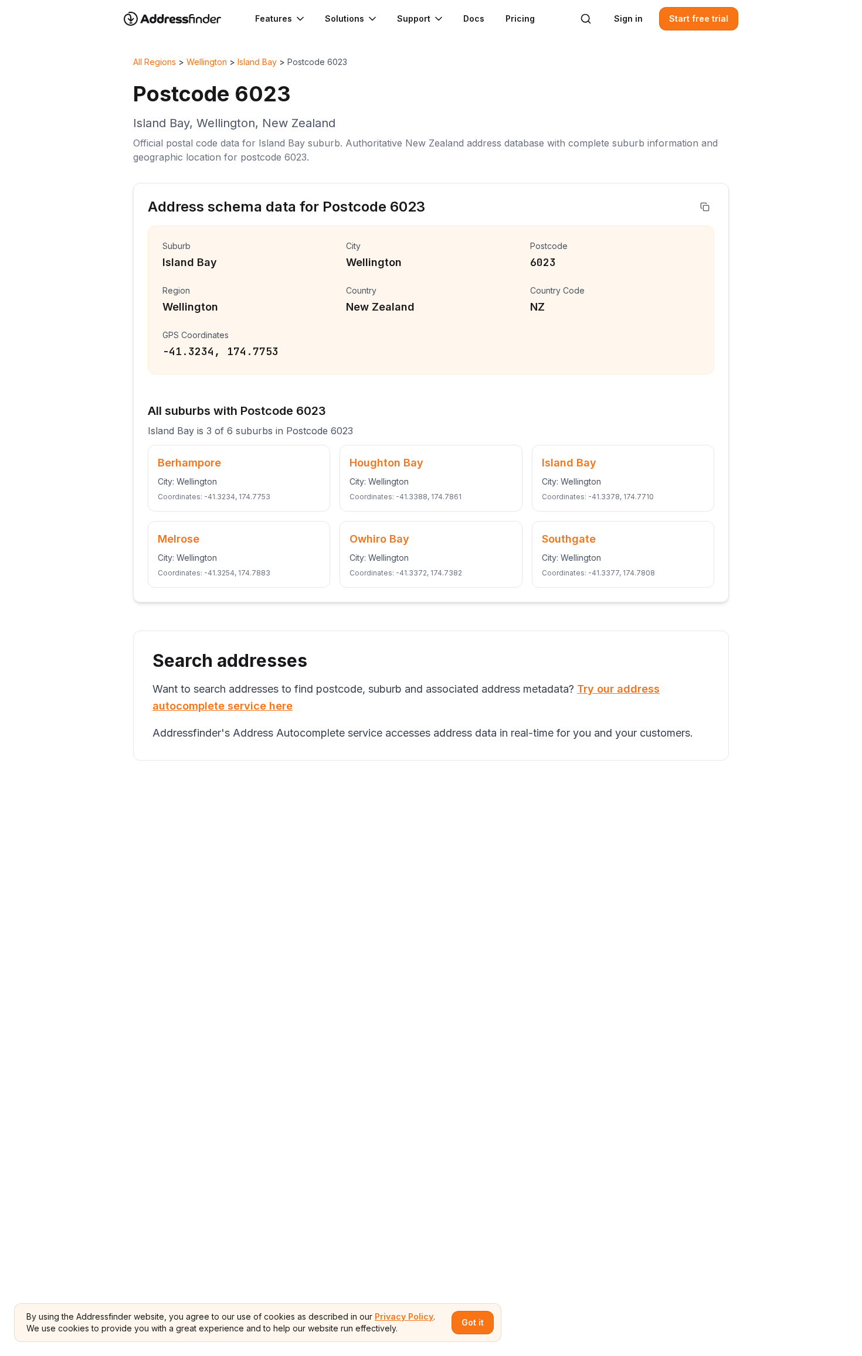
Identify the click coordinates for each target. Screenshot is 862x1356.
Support (413, 18)
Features (273, 18)
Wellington (206, 62)
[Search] (586, 18)
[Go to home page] (180, 19)
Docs (473, 18)
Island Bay (257, 62)
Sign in (628, 18)
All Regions (154, 62)
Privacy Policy (404, 1316)
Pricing (520, 18)
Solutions (344, 18)
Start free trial (698, 18)
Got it (472, 1322)
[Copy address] (704, 206)
